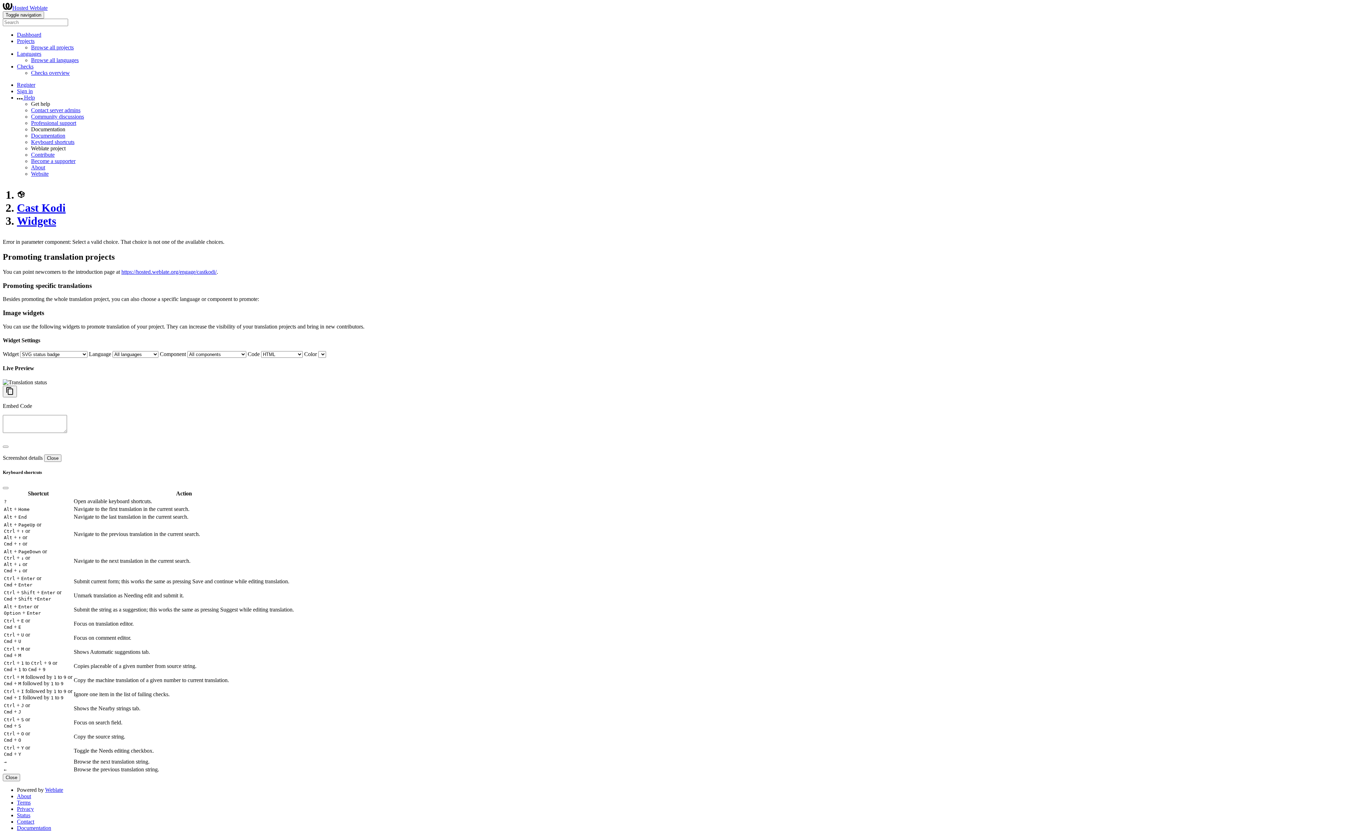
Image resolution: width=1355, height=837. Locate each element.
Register (26, 85)
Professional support (53, 123)
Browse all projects (52, 47)
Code (254, 354)
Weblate (54, 790)
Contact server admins (55, 110)
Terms (24, 803)
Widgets (36, 221)
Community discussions (57, 117)
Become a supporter (53, 161)
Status (23, 815)
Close (53, 458)
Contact (25, 822)
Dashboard (29, 35)
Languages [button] (29, 54)
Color (310, 354)
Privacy (25, 809)
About (38, 167)
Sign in (25, 91)
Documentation (48, 136)
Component (173, 354)
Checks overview (50, 73)
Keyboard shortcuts (52, 142)
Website (40, 174)
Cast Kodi (41, 207)
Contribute (43, 155)
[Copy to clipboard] (10, 391)
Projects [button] (26, 41)
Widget (11, 354)
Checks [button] (25, 67)
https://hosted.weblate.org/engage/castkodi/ (169, 272)
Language (100, 354)
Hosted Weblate (30, 8)
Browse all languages (55, 60)
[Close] (5, 447)
